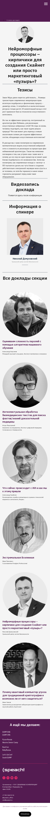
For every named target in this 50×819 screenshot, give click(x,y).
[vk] (7, 777)
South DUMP (7, 758)
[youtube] (11, 777)
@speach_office (7, 797)
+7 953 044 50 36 (8, 795)
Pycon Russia (7, 739)
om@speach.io (7, 800)
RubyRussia (6, 750)
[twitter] (3, 777)
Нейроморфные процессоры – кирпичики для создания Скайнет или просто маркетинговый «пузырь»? (24, 625)
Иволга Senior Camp (10, 742)
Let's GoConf (7, 755)
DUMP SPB (6, 735)
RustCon (5, 747)
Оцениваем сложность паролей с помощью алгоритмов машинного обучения (21, 345)
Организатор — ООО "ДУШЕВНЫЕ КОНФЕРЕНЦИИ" (19, 784)
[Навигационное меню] (46, 4)
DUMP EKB (6, 732)
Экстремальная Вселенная (18, 557)
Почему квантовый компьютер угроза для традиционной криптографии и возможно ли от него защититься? (24, 695)
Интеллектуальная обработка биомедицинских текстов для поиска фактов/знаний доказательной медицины (24, 416)
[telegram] (15, 777)
